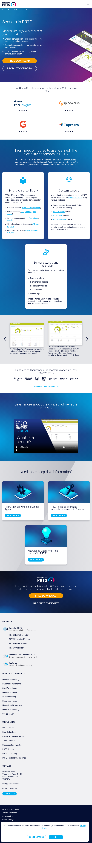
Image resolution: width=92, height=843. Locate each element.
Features (21, 10)
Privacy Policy (7, 816)
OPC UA (10, 233)
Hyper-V (10, 226)
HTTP (27, 218)
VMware (35, 224)
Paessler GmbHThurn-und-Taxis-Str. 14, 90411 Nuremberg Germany (12, 775)
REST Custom (59, 212)
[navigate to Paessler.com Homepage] (9, 4)
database (34, 218)
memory (28, 212)
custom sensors (75, 197)
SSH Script (57, 215)
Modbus (34, 230)
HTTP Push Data (60, 219)
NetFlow (36, 208)
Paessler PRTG (12, 10)
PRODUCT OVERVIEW (19, 68)
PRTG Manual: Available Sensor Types (22, 508)
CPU (22, 212)
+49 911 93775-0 (9, 788)
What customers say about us (46, 386)
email (9, 220)
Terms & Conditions (9, 813)
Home (4, 10)
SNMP (29, 208)
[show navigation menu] (88, 4)
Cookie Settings (8, 820)
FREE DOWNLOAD (19, 60)
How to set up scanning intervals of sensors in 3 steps (67, 508)
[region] (45, 832)
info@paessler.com (10, 784)
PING (24, 208)
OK (56, 837)
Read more (13, 515)
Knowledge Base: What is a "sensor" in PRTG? (43, 552)
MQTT (27, 230)
